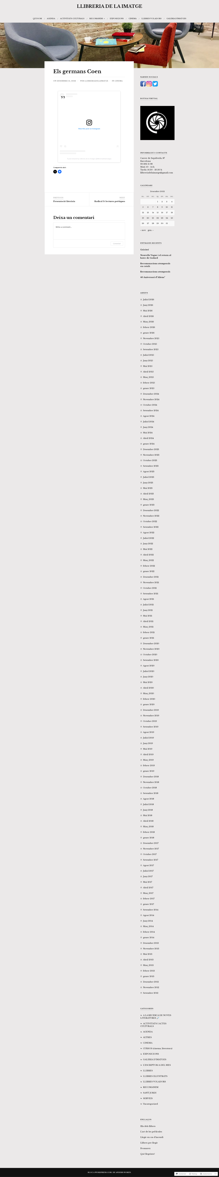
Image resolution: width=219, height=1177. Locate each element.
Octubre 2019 (150, 721)
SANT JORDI (149, 1093)
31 (167, 223)
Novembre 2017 (151, 849)
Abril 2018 (148, 821)
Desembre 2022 (151, 510)
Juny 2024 (148, 427)
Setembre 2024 (151, 410)
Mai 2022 (147, 549)
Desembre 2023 (151, 449)
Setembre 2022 (150, 527)
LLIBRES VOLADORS (152, 18)
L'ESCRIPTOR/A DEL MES (157, 1065)
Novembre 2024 (151, 399)
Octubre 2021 (150, 588)
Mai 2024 (148, 433)
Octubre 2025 (150, 344)
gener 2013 (148, 976)
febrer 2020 (149, 699)
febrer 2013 (149, 971)
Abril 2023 (148, 494)
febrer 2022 (149, 566)
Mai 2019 (147, 749)
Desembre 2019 (151, 710)
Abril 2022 (148, 555)
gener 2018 (148, 838)
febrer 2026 (149, 327)
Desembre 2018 (151, 776)
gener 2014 (148, 937)
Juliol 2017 (148, 871)
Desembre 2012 (151, 982)
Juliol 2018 (148, 804)
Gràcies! (144, 249)
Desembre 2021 (151, 577)
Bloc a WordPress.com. (100, 1172)
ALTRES (147, 1037)
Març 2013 (148, 965)
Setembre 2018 (150, 793)
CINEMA (133, 18)
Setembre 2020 (151, 660)
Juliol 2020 (148, 671)
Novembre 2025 (151, 338)
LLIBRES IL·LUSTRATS (155, 1076)
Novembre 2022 (151, 516)
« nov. (143, 230)
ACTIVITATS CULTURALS (72, 18)
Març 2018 (148, 826)
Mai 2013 (147, 954)
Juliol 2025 (148, 355)
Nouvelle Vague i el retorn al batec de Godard (155, 256)
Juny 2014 (148, 921)
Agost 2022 (148, 532)
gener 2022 (148, 571)
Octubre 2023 (150, 460)
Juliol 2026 (148, 299)
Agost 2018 (148, 799)
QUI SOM (37, 18)
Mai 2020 (148, 682)
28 (153, 223)
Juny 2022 (148, 543)
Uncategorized (150, 1104)
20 (148, 218)
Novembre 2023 (151, 455)
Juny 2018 (148, 810)
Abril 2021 (148, 621)
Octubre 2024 (150, 405)
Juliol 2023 (148, 477)
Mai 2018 (147, 815)
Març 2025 (148, 377)
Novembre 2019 (151, 715)
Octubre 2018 (150, 788)
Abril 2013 (148, 960)
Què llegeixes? (147, 1154)
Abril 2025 (148, 372)
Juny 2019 (148, 743)
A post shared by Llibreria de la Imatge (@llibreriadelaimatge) (89, 159)
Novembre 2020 (151, 649)
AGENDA (51, 18)
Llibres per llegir (149, 1143)
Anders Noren (123, 1172)
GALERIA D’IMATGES (176, 18)
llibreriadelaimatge (96, 81)
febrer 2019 (149, 765)
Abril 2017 (148, 887)
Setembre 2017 (150, 860)
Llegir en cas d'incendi (151, 1137)
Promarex (145, 1148)
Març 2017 (148, 893)
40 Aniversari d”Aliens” (152, 277)
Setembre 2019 (150, 727)
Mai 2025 (147, 366)
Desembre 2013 (151, 943)
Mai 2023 (148, 488)
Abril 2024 (148, 438)
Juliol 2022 (148, 538)
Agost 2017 (148, 865)
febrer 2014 (149, 932)
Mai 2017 (147, 882)
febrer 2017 (149, 898)
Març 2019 (148, 760)
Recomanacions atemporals (155, 272)
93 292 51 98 (146, 164)
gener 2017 (148, 904)
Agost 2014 (148, 915)
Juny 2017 (148, 876)
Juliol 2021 (148, 605)
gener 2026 (148, 333)
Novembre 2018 (151, 782)
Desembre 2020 (151, 643)
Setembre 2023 (151, 466)
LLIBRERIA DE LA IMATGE (109, 6)
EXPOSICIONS (117, 18)
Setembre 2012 (150, 993)
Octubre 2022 (150, 521)
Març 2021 (148, 627)
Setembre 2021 (150, 593)
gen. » (150, 230)
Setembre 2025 (150, 349)
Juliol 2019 (148, 738)
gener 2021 (148, 638)
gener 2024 (148, 444)
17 (167, 212)
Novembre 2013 (151, 948)
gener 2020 (149, 704)
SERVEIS (148, 1098)
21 (153, 218)
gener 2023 (148, 505)
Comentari (117, 244)
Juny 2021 (148, 610)
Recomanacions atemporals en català (155, 264)
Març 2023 (148, 499)
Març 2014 (148, 926)
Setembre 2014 (150, 910)
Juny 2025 (148, 360)
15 (158, 212)
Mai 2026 (148, 311)
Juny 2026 (148, 305)
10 (167, 207)
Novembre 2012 (151, 987)
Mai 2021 (147, 616)
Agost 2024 (148, 416)
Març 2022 (148, 560)
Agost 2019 (148, 732)
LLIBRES (148, 1070)
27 (148, 223)
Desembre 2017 (151, 843)
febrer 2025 (149, 383)
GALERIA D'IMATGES (154, 1059)
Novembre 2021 (151, 582)
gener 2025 (148, 388)
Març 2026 (148, 322)
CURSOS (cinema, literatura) (157, 1048)
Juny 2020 (148, 677)
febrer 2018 (149, 832)
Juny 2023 (148, 483)
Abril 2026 (148, 316)
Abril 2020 (148, 688)
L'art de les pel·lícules (151, 1132)
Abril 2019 (148, 754)
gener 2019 (148, 771)
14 (153, 212)
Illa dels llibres (147, 1126)
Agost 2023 (148, 471)
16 (162, 212)
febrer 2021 (149, 632)
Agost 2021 (148, 599)
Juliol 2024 (148, 421)
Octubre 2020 (150, 654)
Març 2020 (148, 693)
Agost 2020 (148, 666)
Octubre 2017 (150, 854)
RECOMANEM (96, 18)
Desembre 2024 (151, 394)
